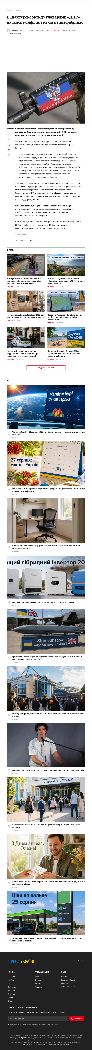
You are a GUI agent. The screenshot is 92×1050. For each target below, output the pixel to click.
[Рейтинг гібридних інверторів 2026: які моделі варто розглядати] (46, 577)
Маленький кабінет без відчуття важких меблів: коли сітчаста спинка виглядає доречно (46, 546)
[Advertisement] (46, 51)
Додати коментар (46, 368)
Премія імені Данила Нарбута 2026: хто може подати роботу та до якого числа (25, 316)
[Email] (9, 155)
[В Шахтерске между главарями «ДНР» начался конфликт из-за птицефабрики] (46, 98)
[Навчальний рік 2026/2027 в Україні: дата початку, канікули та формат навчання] (46, 799)
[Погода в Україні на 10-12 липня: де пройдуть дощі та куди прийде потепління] (66, 301)
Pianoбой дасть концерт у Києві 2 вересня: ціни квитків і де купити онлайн (48, 770)
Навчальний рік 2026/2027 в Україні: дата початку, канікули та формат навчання (46, 826)
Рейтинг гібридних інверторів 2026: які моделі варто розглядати (43, 602)
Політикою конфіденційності (48, 1025)
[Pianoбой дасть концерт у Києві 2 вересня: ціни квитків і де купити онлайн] (46, 745)
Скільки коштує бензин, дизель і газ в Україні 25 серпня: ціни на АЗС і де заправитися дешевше (47, 939)
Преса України (26, 1038)
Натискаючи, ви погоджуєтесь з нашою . (34, 1025)
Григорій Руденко (18, 30)
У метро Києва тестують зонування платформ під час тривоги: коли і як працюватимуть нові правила (24, 281)
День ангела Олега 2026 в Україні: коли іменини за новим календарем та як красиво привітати (48, 882)
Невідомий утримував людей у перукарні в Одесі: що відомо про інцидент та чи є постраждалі (22, 353)
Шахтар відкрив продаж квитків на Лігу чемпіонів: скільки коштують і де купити (47, 714)
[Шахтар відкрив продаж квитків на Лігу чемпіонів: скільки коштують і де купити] (46, 688)
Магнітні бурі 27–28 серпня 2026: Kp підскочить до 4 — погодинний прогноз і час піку (48, 433)
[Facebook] (9, 134)
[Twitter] (9, 139)
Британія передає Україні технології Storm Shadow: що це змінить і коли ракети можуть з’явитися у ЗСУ (47, 658)
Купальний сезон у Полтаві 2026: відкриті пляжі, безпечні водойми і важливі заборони (64, 353)
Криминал (10, 359)
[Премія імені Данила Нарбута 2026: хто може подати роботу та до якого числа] (26, 301)
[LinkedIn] (9, 145)
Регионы (56, 30)
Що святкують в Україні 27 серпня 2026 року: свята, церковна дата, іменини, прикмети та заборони (48, 490)
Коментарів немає (69, 30)
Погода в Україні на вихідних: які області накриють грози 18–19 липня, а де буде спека (66, 281)
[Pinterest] (9, 150)
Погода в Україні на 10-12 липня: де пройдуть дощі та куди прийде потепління (64, 317)
